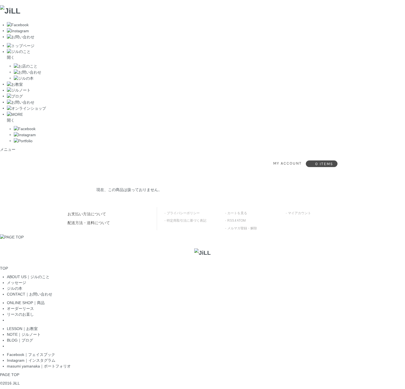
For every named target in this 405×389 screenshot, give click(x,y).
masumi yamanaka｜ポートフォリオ (39, 366)
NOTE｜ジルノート (24, 334)
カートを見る (237, 213)
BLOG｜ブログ (20, 340)
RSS (230, 220)
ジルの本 (14, 288)
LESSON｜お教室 (22, 328)
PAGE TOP (9, 374)
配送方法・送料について (89, 223)
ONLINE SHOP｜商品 (26, 303)
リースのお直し (20, 314)
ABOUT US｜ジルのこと (28, 277)
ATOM (241, 220)
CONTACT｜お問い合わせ (29, 294)
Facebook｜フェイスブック (31, 354)
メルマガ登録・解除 (242, 228)
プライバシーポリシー (183, 213)
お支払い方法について (87, 214)
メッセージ (16, 282)
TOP (4, 268)
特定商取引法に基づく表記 (186, 220)
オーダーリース (20, 308)
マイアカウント (299, 213)
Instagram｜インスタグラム (31, 360)
